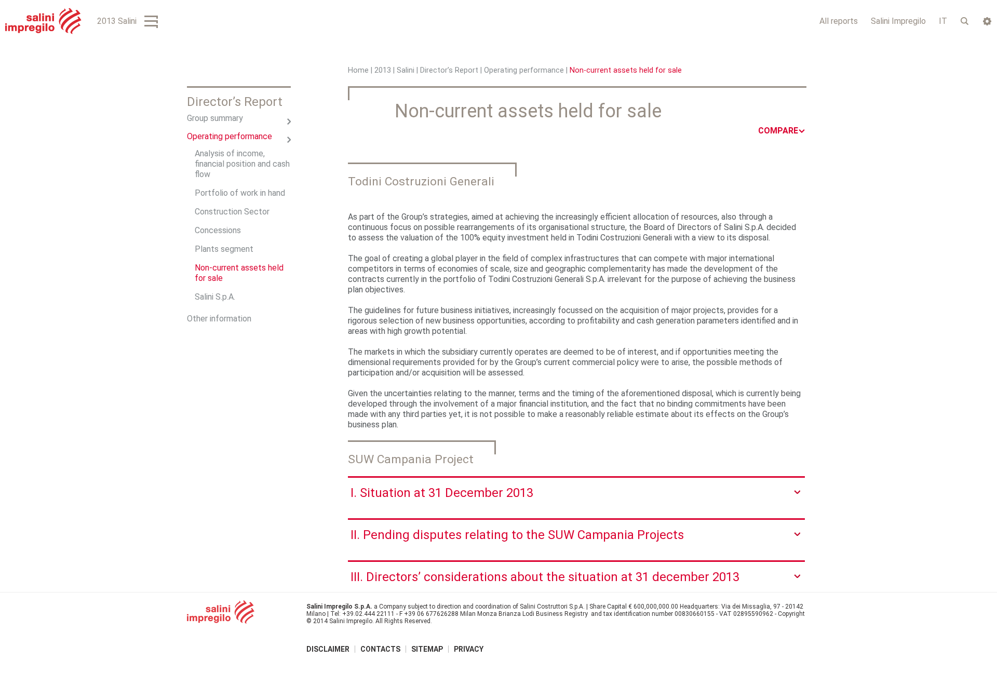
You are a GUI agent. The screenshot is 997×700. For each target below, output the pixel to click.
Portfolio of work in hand (240, 193)
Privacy (468, 649)
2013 (382, 70)
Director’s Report (449, 70)
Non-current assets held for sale (239, 273)
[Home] (43, 21)
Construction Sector (232, 212)
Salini (405, 70)
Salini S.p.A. (215, 297)
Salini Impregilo (898, 21)
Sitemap (427, 649)
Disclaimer (327, 649)
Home (358, 70)
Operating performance (524, 70)
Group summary (215, 118)
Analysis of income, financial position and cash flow (242, 164)
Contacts (380, 649)
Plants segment (224, 249)
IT (943, 21)
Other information (219, 319)
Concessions (218, 230)
